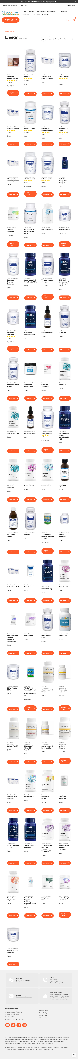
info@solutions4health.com (10, 5)
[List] (49, 39)
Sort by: (57, 39)
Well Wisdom (45, 532)
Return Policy (43, 1013)
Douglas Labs (27, 126)
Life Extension (62, 177)
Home (7, 31)
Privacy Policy (43, 1018)
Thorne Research (11, 227)
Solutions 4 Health (12, 75)
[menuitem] (25, 11)
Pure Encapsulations (29, 75)
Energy (12, 31)
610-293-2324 (23, 5)
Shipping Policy (43, 1010)
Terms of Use (43, 1015)
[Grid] (43, 39)
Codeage (61, 795)
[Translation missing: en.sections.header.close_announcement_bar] (76, 2)
